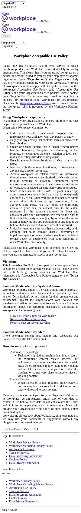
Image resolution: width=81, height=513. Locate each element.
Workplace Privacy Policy (35, 103)
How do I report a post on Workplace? (33, 315)
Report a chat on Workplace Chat (30, 322)
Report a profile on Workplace (28, 319)
